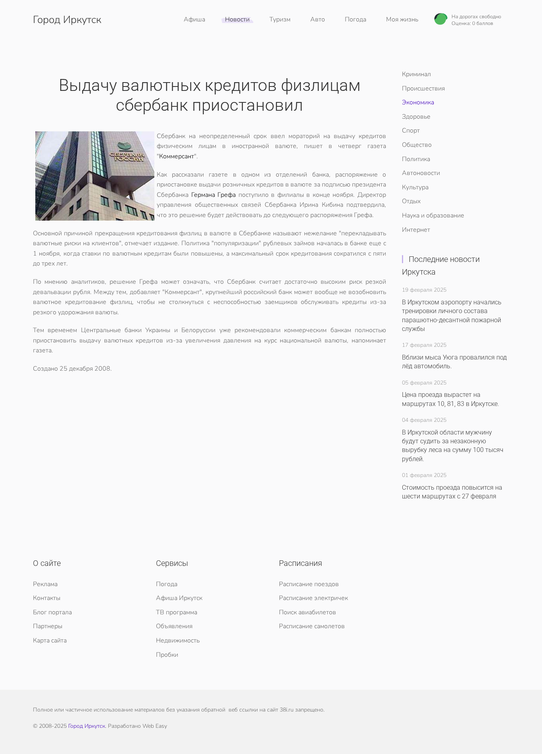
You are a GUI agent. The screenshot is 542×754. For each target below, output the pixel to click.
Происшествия (423, 88)
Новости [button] (237, 19)
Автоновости (421, 173)
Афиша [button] (194, 19)
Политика (416, 159)
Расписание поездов (309, 584)
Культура (415, 187)
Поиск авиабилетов (307, 612)
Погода (355, 19)
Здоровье (416, 116)
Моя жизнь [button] (402, 19)
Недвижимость (178, 640)
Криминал (416, 74)
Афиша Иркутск (179, 598)
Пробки (167, 654)
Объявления (174, 626)
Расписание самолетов (312, 626)
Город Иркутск (67, 20)
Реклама (45, 584)
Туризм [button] (279, 19)
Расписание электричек (313, 598)
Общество (417, 144)
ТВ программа (176, 612)
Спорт (411, 130)
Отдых (411, 201)
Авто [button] (317, 19)
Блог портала (52, 612)
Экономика (418, 102)
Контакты (46, 598)
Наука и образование (433, 215)
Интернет (416, 229)
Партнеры (47, 626)
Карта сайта (50, 640)
